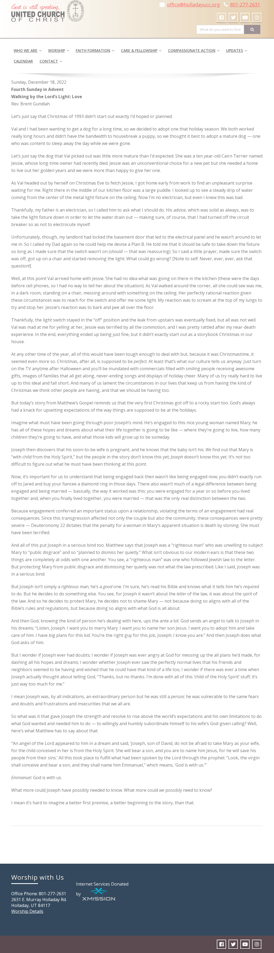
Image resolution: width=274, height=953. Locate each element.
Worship (56, 50)
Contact (49, 61)
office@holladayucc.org (193, 4)
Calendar (23, 61)
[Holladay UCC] (47, 9)
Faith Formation (93, 50)
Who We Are (25, 50)
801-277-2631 (245, 4)
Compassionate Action (191, 50)
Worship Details (27, 911)
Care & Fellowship (139, 50)
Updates (234, 50)
